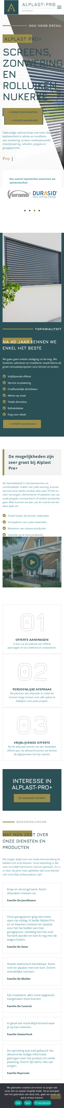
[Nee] (55, 1096)
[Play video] (32, 562)
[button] (25, 210)
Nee (27, 1103)
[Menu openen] (59, 7)
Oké (18, 1103)
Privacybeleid (42, 1103)
